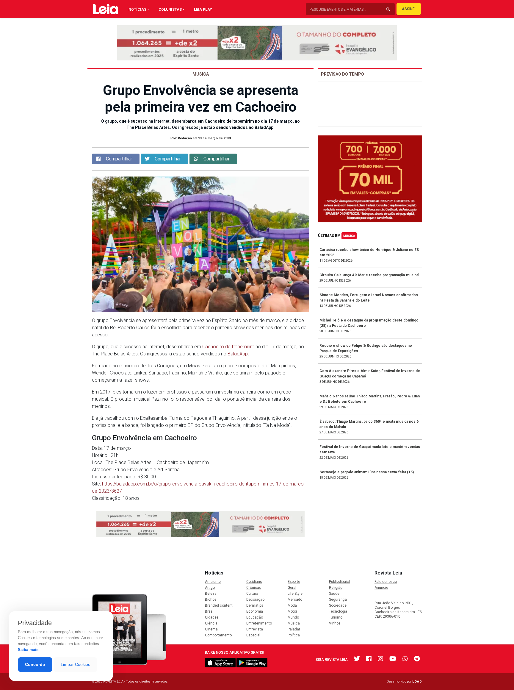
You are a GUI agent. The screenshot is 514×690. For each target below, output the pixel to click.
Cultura (252, 593)
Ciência (211, 623)
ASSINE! (409, 9)
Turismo (335, 617)
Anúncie (381, 588)
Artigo (210, 588)
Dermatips (254, 605)
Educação (254, 617)
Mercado (295, 599)
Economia (254, 611)
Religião (335, 588)
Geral (292, 588)
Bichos (211, 599)
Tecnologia (338, 611)
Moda (292, 605)
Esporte (294, 582)
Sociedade (338, 605)
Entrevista (254, 629)
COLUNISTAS (170, 9)
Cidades (212, 617)
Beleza (211, 593)
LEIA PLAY (203, 9)
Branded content (219, 605)
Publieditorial (339, 582)
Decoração (255, 599)
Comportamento (218, 635)
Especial (253, 635)
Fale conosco (385, 582)
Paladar (294, 629)
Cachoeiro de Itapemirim (228, 346)
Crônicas (253, 588)
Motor (292, 611)
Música (349, 236)
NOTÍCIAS (137, 9)
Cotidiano (254, 582)
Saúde (334, 593)
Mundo (293, 617)
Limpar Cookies (75, 664)
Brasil (209, 611)
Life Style (295, 593)
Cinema (211, 629)
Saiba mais (28, 649)
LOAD (417, 681)
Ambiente (213, 582)
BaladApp (238, 354)
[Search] (388, 10)
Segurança (338, 599)
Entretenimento (259, 623)
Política (294, 635)
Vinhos (335, 623)
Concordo (35, 664)
